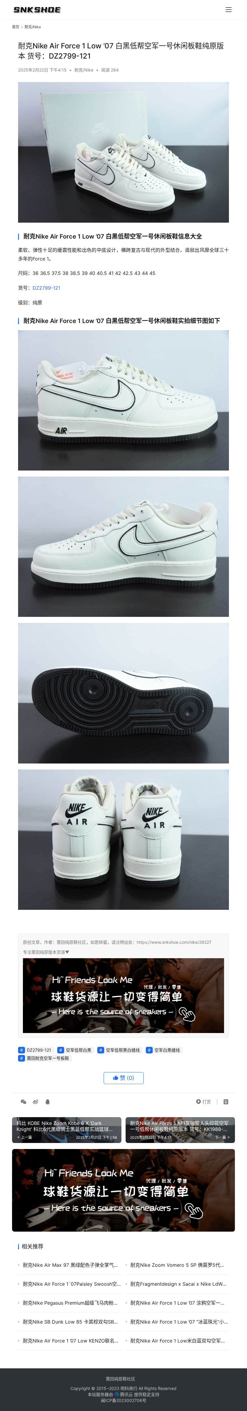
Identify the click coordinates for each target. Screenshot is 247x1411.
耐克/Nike (83, 69)
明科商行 (128, 1388)
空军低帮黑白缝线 (123, 1050)
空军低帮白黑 (78, 1050)
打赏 (203, 1100)
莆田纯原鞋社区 (120, 1378)
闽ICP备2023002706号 (123, 1400)
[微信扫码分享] (23, 1101)
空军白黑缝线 (167, 1050)
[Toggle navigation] (228, 9)
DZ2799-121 (46, 288)
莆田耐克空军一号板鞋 (48, 1058)
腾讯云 (126, 1394)
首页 (15, 27)
